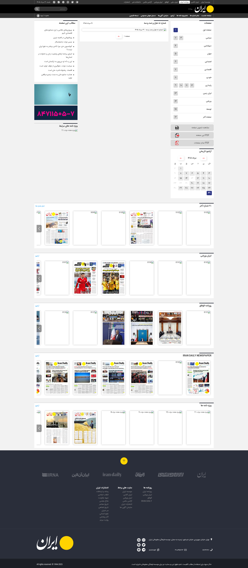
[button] (39, 228)
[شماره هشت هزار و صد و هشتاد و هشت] (85, 294)
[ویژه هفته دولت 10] (174, 412)
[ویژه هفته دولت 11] (69, 130)
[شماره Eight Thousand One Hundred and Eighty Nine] (85, 394)
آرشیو (172, 15)
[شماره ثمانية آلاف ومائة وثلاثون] (170, 344)
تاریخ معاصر (103, 504)
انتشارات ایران (126, 504)
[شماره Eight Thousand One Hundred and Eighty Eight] (57, 394)
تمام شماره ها (194, 15)
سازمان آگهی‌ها (163, 15)
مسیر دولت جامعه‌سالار (63, 42)
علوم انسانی (104, 513)
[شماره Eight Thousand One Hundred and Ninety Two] (179, 362)
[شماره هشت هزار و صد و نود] (150, 262)
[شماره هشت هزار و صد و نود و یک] (179, 262)
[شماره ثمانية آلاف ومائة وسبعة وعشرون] (94, 312)
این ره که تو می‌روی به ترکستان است (58, 61)
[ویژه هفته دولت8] (118, 412)
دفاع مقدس (103, 501)
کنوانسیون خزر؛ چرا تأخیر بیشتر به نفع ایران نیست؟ (55, 48)
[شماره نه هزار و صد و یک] (142, 244)
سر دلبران (105, 510)
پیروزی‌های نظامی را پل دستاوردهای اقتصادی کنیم (58, 31)
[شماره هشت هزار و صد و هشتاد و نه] (113, 294)
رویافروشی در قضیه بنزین (62, 37)
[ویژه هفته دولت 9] (146, 412)
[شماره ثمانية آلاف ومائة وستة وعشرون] (65, 312)
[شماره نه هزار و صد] (122, 212)
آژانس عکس (147, 2)
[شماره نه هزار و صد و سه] (207, 212)
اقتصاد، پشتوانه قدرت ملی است (60, 70)
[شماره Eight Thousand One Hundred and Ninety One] (142, 394)
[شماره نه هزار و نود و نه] (94, 212)
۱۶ (176, 117)
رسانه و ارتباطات (102, 491)
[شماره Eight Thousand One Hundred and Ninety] (113, 394)
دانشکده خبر (136, 2)
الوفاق (167, 2)
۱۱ (186, 85)
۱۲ (192, 85)
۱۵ (176, 109)
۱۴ (176, 101)
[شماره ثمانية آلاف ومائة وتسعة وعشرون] (142, 344)
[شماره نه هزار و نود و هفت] (37, 212)
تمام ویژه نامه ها (182, 15)
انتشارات (127, 2)
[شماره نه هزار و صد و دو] (179, 212)
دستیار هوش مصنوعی (148, 15)
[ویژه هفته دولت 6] (57, 444)
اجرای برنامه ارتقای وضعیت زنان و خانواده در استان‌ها (55, 55)
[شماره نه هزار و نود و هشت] (57, 244)
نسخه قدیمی (133, 15)
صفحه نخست (206, 15)
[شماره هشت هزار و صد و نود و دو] (207, 262)
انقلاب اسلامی (103, 494)
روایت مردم (104, 520)
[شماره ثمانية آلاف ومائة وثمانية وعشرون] (113, 344)
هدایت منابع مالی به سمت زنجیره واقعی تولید (56, 76)
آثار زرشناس (104, 517)
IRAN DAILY (146, 501)
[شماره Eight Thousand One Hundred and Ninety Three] (198, 394)
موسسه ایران (205, 2)
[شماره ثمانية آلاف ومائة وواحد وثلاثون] (207, 312)
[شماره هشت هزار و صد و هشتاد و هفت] (65, 262)
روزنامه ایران (184, 2)
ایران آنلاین (195, 2)
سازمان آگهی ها (126, 507)
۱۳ (176, 93)
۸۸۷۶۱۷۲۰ (206, 550)
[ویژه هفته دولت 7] (85, 444)
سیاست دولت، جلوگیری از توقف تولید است (55, 66)
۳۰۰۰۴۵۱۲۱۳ (179, 550)
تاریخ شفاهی (103, 507)
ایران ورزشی (158, 2)
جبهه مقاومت (103, 498)
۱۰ (181, 85)
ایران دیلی (174, 2)
